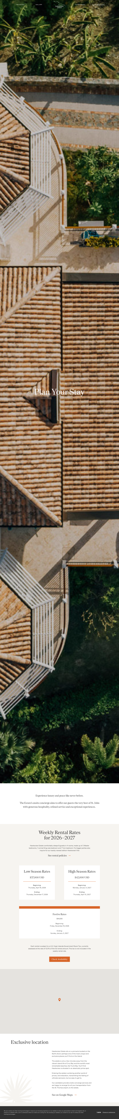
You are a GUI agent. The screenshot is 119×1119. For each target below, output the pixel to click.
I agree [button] (99, 1112)
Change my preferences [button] (109, 1112)
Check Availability (59, 959)
